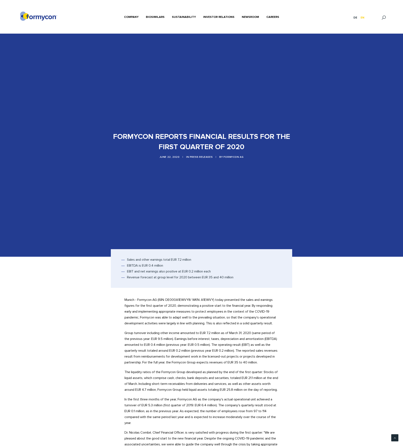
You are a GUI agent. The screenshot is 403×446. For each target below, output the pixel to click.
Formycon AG (234, 157)
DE (355, 17)
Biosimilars (155, 17)
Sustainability (184, 17)
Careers (272, 17)
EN (362, 17)
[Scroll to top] (394, 437)
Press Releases (201, 157)
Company (131, 17)
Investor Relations (218, 17)
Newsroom (250, 17)
